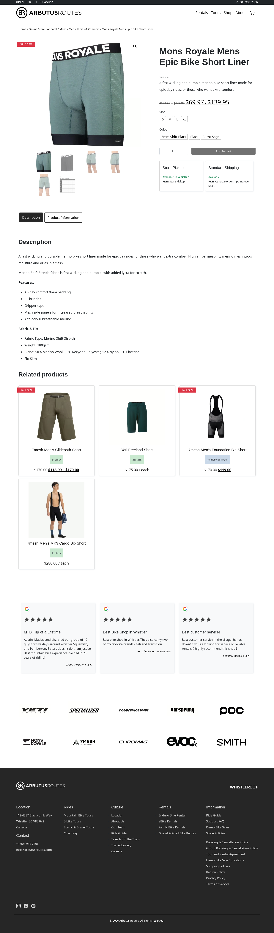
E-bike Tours (72, 821)
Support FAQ (215, 821)
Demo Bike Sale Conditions (225, 860)
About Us (117, 821)
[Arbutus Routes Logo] (21, 12)
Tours (216, 12)
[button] (135, 46)
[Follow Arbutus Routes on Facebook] (26, 905)
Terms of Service (217, 884)
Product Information (63, 217)
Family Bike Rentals (172, 827)
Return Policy (215, 872)
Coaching (70, 833)
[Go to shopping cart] (252, 12)
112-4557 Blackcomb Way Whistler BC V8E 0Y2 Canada (34, 821)
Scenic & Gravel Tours (79, 827)
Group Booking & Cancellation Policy (232, 848)
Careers (116, 851)
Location (117, 815)
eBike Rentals (168, 821)
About (240, 12)
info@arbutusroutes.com (34, 850)
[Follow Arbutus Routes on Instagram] (18, 905)
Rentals (201, 12)
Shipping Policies (218, 866)
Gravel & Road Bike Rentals (178, 833)
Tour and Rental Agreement (225, 854)
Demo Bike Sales (217, 827)
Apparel (52, 29)
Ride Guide (119, 833)
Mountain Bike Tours (78, 815)
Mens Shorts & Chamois (84, 29)
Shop (228, 12)
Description (31, 217)
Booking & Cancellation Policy (227, 842)
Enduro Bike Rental (172, 815)
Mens (62, 29)
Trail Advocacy (121, 845)
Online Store (37, 29)
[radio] (163, 119)
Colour (164, 129)
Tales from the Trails (125, 839)
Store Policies (215, 833)
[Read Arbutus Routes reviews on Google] (33, 905)
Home (22, 29)
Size (162, 112)
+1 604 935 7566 (27, 844)
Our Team (118, 827)
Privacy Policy (215, 878)
